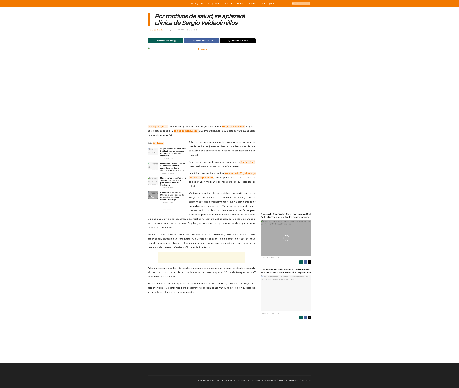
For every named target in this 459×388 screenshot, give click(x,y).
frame (281, 380)
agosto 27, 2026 (268, 313)
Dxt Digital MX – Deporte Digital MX (261, 380)
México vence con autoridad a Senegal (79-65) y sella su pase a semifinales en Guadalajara (173, 181)
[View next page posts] (169, 207)
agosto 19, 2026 (167, 188)
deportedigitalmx (157, 30)
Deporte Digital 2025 (205, 380)
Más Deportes (269, 3)
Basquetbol (213, 3)
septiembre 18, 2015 (176, 30)
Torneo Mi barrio (292, 380)
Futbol (240, 3)
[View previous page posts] (164, 207)
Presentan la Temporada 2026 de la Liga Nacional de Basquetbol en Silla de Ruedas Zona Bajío (172, 196)
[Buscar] (311, 3)
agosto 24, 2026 (167, 173)
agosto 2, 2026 (167, 202)
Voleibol (252, 3)
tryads (308, 380)
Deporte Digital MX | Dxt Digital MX (230, 380)
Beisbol (228, 3)
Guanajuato (197, 3)
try (303, 380)
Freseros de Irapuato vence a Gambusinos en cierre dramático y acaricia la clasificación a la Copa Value (172, 167)
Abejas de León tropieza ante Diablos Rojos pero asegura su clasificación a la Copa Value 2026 (173, 152)
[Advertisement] (201, 257)
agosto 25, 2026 (167, 158)
